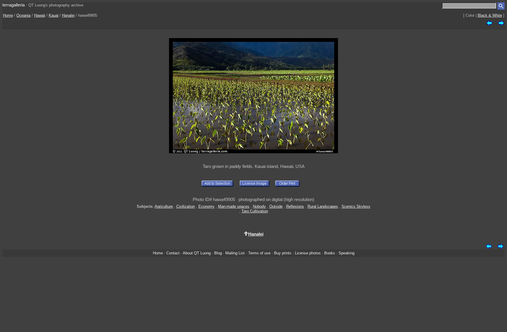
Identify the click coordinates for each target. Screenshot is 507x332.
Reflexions (295, 206)
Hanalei (68, 15)
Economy (206, 206)
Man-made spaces (233, 206)
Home (8, 15)
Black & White (490, 15)
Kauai (53, 15)
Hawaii (39, 15)
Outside (276, 206)
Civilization (185, 206)
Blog (218, 253)
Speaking (346, 253)
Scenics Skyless (356, 206)
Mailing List (235, 253)
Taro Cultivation (254, 211)
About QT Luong (197, 253)
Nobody (259, 206)
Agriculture (164, 206)
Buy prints (282, 253)
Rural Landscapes (322, 206)
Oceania (23, 15)
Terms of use (259, 253)
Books (329, 253)
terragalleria (13, 4)
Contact (173, 253)
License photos (308, 253)
